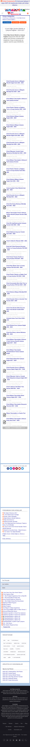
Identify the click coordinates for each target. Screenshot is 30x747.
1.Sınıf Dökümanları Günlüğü (11, 514)
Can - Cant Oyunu (7, 623)
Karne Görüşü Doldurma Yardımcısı (12, 599)
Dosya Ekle (23, 22)
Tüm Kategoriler (7, 22)
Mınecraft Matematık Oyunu (10, 611)
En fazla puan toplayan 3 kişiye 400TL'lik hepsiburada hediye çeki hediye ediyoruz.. (15, 3)
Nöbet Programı (7, 604)
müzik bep (24, 643)
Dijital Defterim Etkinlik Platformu (12, 518)
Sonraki (20, 427)
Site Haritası (9, 726)
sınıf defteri (5, 651)
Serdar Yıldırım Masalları (10, 516)
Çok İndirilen (5, 584)
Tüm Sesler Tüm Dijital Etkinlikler (12, 531)
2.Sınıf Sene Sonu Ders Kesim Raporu (12, 592)
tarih (4, 640)
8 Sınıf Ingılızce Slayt (8, 594)
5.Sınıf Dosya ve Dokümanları (9, 18)
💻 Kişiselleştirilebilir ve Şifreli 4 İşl (11, 616)
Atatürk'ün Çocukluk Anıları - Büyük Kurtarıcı (15, 530)
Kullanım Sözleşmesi (19, 726)
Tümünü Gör (6, 627)
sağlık (9, 657)
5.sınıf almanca (15, 640)
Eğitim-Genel (6, 533)
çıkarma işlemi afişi (21, 654)
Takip (4, 535)
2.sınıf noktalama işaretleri (9, 654)
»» (24, 427)
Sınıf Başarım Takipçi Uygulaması (11, 607)
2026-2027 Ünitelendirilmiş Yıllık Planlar (13, 671)
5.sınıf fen (18, 648)
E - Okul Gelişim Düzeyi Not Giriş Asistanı (13, 601)
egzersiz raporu (20, 646)
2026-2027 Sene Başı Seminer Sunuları (13, 676)
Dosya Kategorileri (8, 16)
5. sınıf (13, 646)
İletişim (4, 723)
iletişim (26, 699)
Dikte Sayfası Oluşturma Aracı (10, 625)
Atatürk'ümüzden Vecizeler (10, 521)
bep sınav (5, 648)
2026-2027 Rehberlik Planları (10, 678)
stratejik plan (13, 651)
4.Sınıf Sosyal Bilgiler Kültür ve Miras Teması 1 (14, 609)
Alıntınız (22, 533)
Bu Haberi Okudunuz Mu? (10, 513)
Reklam (10, 723)
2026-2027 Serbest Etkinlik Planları (11, 675)
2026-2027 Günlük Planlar (9, 673)
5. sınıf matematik (16, 657)
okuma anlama (6, 646)
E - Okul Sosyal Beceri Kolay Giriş (11, 597)
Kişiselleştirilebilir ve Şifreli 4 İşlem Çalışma (13, 621)
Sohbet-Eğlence (15, 533)
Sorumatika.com (18, 729)
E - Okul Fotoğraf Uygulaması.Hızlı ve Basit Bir (14, 596)
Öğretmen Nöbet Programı (9, 602)
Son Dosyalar (15, 22)
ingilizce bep (16, 643)
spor (8, 640)
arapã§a (12, 648)
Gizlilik (9, 729)
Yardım (16, 723)
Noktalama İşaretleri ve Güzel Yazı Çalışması (14, 613)
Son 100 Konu (7, 538)
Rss (22, 723)
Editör (3, 587)
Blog (26, 723)
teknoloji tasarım (21, 651)
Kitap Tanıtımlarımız (9, 519)
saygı (4, 657)
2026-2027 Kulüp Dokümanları (10, 680)
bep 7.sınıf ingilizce (7, 643)
